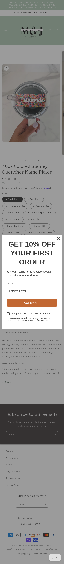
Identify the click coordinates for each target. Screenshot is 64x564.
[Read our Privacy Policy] (55, 318)
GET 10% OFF (32, 303)
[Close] (58, 238)
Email (10, 283)
